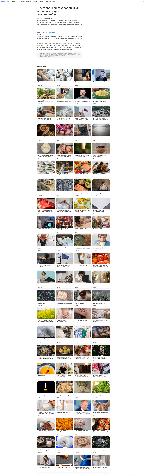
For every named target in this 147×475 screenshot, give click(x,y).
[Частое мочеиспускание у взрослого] (46, 243)
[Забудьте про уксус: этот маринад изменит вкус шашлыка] (101, 334)
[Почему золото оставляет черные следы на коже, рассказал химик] (64, 316)
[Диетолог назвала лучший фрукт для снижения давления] (101, 390)
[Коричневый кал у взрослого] (101, 463)
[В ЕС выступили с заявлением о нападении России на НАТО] (64, 261)
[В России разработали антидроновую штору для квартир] (101, 206)
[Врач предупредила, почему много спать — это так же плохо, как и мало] (64, 206)
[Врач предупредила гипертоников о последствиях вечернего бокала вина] (101, 224)
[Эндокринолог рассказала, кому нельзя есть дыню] (82, 206)
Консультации (39, 4)
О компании (5, 474)
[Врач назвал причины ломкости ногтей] (82, 390)
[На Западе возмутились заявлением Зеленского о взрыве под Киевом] (82, 96)
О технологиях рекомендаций (128, 474)
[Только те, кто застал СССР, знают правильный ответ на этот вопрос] (64, 188)
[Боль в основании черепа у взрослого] (46, 261)
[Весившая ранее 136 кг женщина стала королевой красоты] (46, 426)
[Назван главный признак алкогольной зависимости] (82, 298)
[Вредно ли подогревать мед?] (64, 463)
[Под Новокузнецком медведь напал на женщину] (101, 169)
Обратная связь (120, 474)
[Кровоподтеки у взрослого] (82, 316)
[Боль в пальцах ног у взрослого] (101, 408)
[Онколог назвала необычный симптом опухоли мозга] (64, 279)
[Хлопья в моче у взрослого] (82, 261)
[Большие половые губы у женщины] (46, 77)
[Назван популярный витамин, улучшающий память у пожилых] (46, 96)
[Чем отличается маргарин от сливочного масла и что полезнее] (46, 408)
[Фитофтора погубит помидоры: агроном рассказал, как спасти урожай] (101, 261)
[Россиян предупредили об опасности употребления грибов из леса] (46, 353)
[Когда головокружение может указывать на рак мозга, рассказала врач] (46, 224)
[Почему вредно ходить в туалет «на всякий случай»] (101, 279)
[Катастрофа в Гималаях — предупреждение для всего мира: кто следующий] (101, 114)
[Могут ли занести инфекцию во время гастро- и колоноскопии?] (82, 463)
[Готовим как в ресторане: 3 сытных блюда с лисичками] (64, 426)
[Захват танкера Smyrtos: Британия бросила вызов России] (101, 133)
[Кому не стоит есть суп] (46, 371)
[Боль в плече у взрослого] (46, 463)
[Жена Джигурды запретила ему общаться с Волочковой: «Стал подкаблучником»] (64, 151)
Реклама (9, 474)
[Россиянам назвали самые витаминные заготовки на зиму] (64, 353)
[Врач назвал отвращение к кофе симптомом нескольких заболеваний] (101, 243)
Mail (2, 474)
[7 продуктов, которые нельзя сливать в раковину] (46, 188)
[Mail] (2, 1)
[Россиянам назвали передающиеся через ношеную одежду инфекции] (101, 371)
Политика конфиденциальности (139, 474)
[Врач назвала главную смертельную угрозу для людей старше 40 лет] (82, 188)
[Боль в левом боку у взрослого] (64, 243)
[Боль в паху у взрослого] (46, 279)
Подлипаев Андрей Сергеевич (50, 32)
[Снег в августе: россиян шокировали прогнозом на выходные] (101, 298)
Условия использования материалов (110, 474)
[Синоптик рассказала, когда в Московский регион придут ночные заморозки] (101, 445)
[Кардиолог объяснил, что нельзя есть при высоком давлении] (46, 133)
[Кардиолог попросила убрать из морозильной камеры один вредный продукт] (82, 77)
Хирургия (45, 4)
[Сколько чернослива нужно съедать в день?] (101, 151)
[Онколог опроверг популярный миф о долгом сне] (64, 371)
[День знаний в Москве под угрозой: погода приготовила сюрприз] (101, 353)
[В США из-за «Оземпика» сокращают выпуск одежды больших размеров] (82, 334)
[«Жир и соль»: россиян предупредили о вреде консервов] (82, 243)
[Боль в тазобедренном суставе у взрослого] (82, 133)
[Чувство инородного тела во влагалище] (101, 316)
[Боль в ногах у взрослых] (64, 408)
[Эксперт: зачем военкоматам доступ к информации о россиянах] (64, 334)
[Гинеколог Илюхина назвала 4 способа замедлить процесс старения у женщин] (64, 169)
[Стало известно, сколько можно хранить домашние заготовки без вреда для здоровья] (82, 353)
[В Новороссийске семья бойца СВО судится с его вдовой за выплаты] (46, 114)
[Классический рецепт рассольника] (82, 445)
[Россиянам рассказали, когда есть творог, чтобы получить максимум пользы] (64, 114)
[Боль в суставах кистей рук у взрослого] (82, 426)
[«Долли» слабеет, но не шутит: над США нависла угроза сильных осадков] (46, 334)
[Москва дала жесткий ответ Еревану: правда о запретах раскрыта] (82, 114)
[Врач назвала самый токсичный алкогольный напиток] (82, 151)
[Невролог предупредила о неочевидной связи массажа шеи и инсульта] (82, 224)
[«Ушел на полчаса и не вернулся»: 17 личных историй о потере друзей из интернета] (101, 188)
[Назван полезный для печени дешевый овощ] (82, 169)
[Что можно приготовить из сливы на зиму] (46, 298)
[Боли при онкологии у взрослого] (82, 279)
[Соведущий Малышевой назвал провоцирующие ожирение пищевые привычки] (46, 151)
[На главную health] (6, 1)
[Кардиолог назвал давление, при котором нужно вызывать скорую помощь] (64, 96)
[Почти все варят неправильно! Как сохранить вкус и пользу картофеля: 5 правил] (101, 96)
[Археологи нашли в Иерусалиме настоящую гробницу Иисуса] (64, 390)
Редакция (101, 474)
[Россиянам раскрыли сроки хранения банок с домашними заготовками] (64, 224)
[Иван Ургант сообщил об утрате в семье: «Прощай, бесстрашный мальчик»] (101, 77)
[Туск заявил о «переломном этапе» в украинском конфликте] (82, 408)
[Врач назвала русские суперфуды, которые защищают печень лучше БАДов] (64, 298)
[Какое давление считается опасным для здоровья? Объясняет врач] (64, 77)
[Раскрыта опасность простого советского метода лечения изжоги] (46, 445)
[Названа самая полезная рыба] (46, 169)
